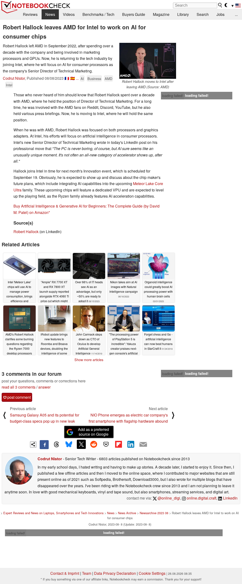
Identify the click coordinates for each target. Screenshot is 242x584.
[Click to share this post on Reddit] (93, 444)
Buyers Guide (133, 14)
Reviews (30, 14)
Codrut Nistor (14, 78)
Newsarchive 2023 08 (154, 513)
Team (86, 573)
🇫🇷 (67, 78)
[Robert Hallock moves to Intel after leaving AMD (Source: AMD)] (147, 61)
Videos (69, 14)
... (236, 14)
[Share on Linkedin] (130, 444)
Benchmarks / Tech (98, 14)
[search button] (220, 5)
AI (82, 78)
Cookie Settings (152, 573)
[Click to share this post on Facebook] (44, 444)
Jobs (220, 14)
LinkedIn (230, 498)
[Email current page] (143, 444)
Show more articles (88, 359)
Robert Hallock (26, 231)
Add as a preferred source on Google (93, 432)
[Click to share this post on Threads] (56, 444)
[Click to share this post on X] (81, 444)
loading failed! (172, 95)
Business (94, 78)
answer (44, 387)
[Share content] (33, 444)
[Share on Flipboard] (118, 444)
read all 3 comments (18, 387)
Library (183, 14)
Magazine (161, 14)
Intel (9, 84)
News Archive (127, 513)
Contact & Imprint (64, 573)
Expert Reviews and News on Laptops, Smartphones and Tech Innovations (53, 513)
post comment (18, 397)
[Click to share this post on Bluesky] (68, 444)
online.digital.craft (201, 498)
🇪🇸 (72, 78)
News (50, 14)
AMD (108, 78)
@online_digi (168, 498)
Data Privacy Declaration (115, 573)
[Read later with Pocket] (106, 444)
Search (203, 14)
